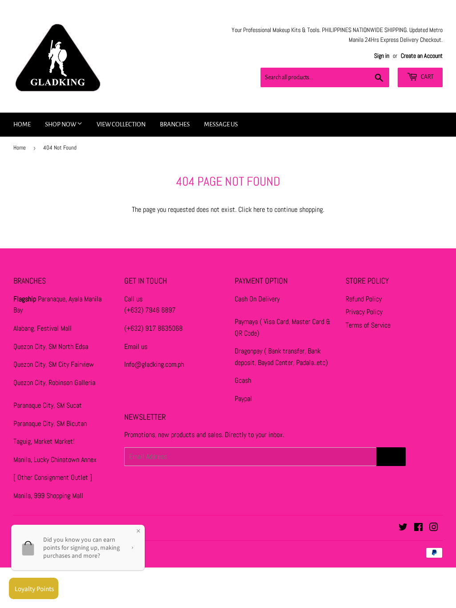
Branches (175, 124)
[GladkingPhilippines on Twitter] (403, 528)
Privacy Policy (364, 311)
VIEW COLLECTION (121, 124)
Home (22, 124)
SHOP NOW (61, 124)
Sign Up (391, 456)
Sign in (381, 56)
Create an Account (422, 56)
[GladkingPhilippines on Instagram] (433, 528)
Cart (427, 77)
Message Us (221, 124)
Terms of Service (368, 325)
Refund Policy (364, 299)
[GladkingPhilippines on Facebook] (418, 528)
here (259, 209)
